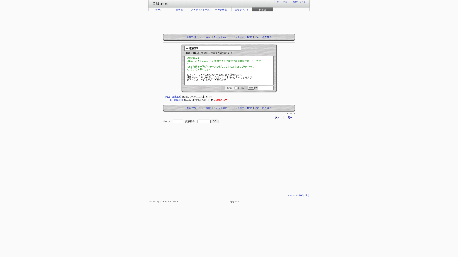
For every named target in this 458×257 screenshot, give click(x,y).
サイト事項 (282, 2)
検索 (249, 37)
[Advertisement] (229, 25)
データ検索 (221, 9)
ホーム (158, 9)
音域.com (234, 202)
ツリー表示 (205, 37)
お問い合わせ (299, 2)
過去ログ (266, 37)
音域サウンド (242, 9)
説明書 (179, 9)
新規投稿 (191, 37)
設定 (257, 37)
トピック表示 (237, 37)
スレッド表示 (220, 37)
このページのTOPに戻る (298, 195)
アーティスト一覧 (200, 9)
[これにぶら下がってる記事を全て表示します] (168, 101)
